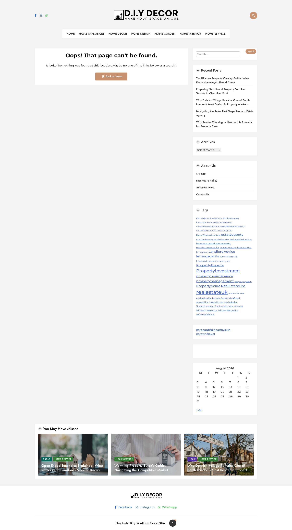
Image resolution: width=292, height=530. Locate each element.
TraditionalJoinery (224, 306)
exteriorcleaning (204, 239)
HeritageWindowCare (241, 239)
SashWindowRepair (231, 298)
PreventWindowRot (206, 261)
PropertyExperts (210, 265)
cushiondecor (225, 230)
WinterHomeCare (205, 314)
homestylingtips (228, 247)
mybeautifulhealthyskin (213, 329)
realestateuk (212, 292)
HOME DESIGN (141, 34)
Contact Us (202, 194)
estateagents (232, 234)
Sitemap (201, 174)
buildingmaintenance (207, 222)
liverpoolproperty (228, 257)
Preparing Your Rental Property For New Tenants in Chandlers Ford (220, 91)
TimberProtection (205, 306)
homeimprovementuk (220, 243)
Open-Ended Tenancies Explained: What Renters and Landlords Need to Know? (72, 467)
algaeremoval (215, 218)
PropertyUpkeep (243, 282)
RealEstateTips (233, 286)
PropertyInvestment (218, 270)
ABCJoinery (202, 218)
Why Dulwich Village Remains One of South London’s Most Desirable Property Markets (223, 102)
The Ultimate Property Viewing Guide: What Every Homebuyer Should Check (222, 80)
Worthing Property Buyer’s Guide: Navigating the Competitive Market (141, 467)
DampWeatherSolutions (208, 235)
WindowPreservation (206, 310)
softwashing (202, 302)
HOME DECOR (118, 34)
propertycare (223, 261)
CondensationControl (207, 230)
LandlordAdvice (222, 252)
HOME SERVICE (215, 34)
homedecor (202, 243)
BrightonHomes (231, 218)
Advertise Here (205, 187)
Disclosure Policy (206, 181)
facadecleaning (221, 239)
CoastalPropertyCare (207, 226)
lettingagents (207, 256)
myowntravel (205, 334)
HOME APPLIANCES (91, 34)
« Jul (199, 409)
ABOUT (47, 459)
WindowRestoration (228, 310)
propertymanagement (215, 281)
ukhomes (238, 306)
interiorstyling (244, 247)
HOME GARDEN (165, 34)
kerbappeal (202, 252)
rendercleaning (236, 293)
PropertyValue (208, 286)
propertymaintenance (214, 276)
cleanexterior (225, 222)
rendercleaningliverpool (208, 298)
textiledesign (230, 302)
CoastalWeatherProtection (231, 226)
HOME (71, 34)
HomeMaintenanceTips (207, 247)
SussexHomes (216, 302)
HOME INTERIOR (190, 34)
